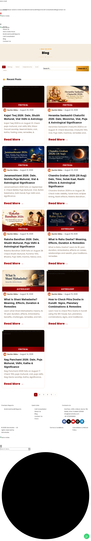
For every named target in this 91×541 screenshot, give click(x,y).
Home (5, 27)
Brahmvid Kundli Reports (34, 10)
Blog (55, 10)
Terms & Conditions (56, 428)
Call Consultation (48, 10)
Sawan (5, 70)
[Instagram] (77, 421)
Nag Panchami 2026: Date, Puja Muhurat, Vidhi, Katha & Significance (23, 363)
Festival (17, 67)
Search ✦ (82, 68)
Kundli (36, 67)
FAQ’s (36, 419)
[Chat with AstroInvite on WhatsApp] (86, 536)
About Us (10, 10)
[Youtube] (73, 421)
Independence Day (27, 67)
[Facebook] (64, 421)
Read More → (14, 139)
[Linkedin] (82, 421)
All (3, 67)
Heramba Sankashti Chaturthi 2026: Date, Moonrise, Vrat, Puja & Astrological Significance (67, 119)
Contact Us (61, 10)
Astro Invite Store (19, 10)
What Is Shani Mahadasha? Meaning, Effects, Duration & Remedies (21, 303)
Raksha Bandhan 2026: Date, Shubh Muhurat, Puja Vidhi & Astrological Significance (21, 243)
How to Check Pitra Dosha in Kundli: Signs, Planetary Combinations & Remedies (66, 303)
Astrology (10, 67)
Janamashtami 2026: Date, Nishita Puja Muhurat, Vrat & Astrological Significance (21, 179)
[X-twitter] (68, 421)
